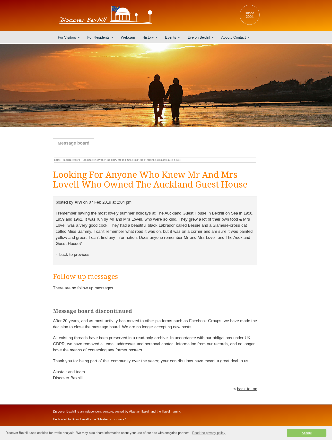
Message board (73, 143)
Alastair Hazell (139, 411)
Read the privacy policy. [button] (209, 433)
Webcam (128, 37)
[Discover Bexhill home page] (106, 25)
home (57, 159)
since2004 (249, 15)
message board (71, 159)
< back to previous (72, 254)
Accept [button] (307, 432)
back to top (247, 389)
